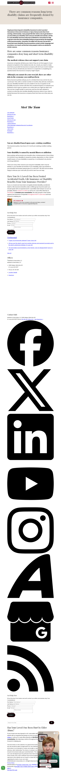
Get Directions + (38, 319)
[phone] (49, 3)
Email (9, 225)
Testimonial (12, 237)
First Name (10, 219)
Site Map (9, 770)
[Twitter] (30, 413)
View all (9, 253)
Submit (11, 232)
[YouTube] (30, 506)
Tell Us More (10, 229)
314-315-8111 (24, 319)
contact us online (22, 190)
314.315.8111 (10, 192)
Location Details (12, 272)
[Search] (52, 722)
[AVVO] (30, 597)
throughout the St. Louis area (36, 194)
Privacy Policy (10, 763)
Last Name (10, 221)
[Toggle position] (55, 733)
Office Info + (31, 319)
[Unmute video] (40, 733)
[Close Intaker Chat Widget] (57, 733)
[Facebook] (30, 366)
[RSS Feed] (30, 691)
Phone (9, 223)
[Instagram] (30, 553)
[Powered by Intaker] (51, 768)
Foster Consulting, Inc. (39, 764)
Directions (11, 275)
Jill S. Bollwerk (17, 200)
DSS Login (14, 770)
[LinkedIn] (30, 459)
